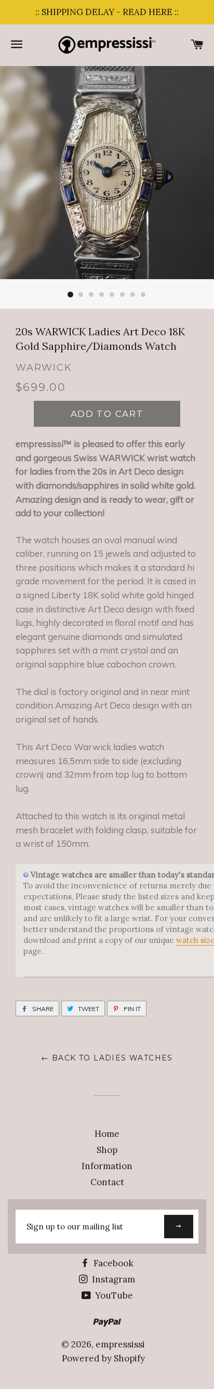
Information (107, 1166)
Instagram (112, 1279)
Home (107, 1133)
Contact (107, 1182)
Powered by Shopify (103, 1358)
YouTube (113, 1295)
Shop (107, 1150)
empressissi (120, 1344)
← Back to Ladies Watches (107, 1058)
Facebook (112, 1263)
